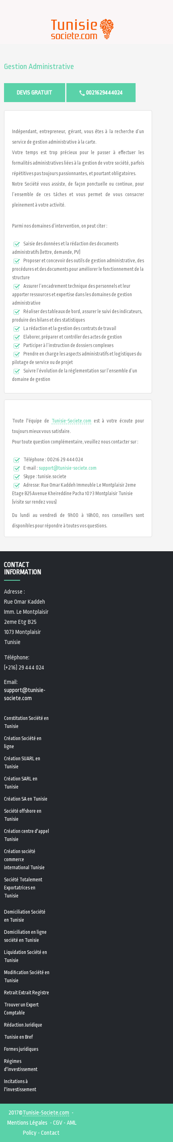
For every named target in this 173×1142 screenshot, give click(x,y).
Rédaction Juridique (23, 1025)
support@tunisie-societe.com (68, 468)
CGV (57, 1122)
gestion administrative (39, 66)
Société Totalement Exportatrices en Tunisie (23, 888)
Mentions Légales (27, 1122)
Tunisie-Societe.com (71, 421)
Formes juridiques (21, 1049)
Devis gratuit (34, 92)
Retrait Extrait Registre (26, 993)
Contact (50, 1132)
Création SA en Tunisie (25, 799)
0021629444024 (104, 92)
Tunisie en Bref (18, 1037)
